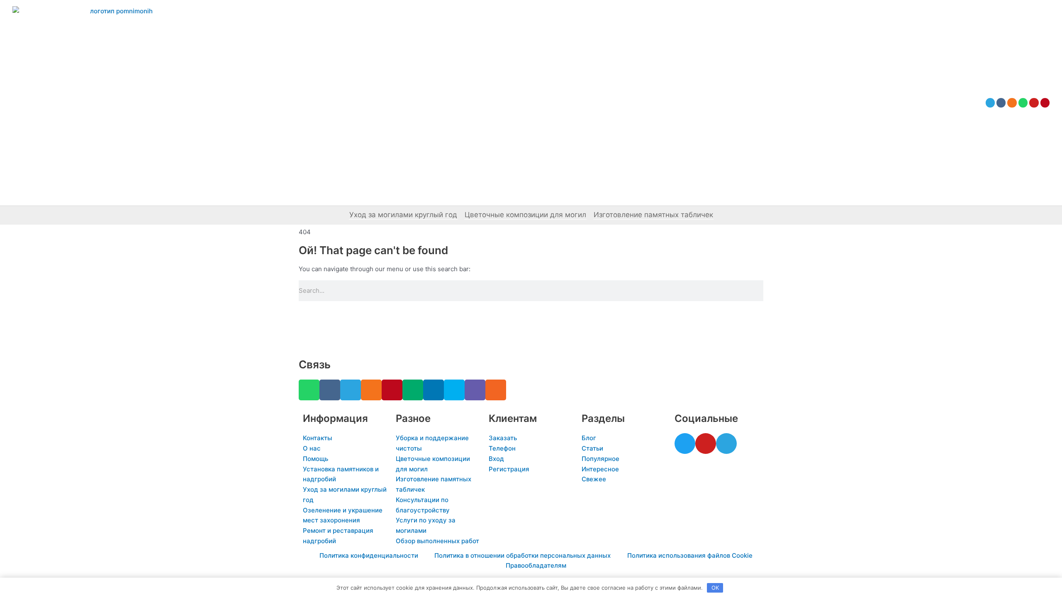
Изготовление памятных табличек (653, 215)
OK (715, 587)
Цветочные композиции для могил (525, 215)
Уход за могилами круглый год (403, 215)
